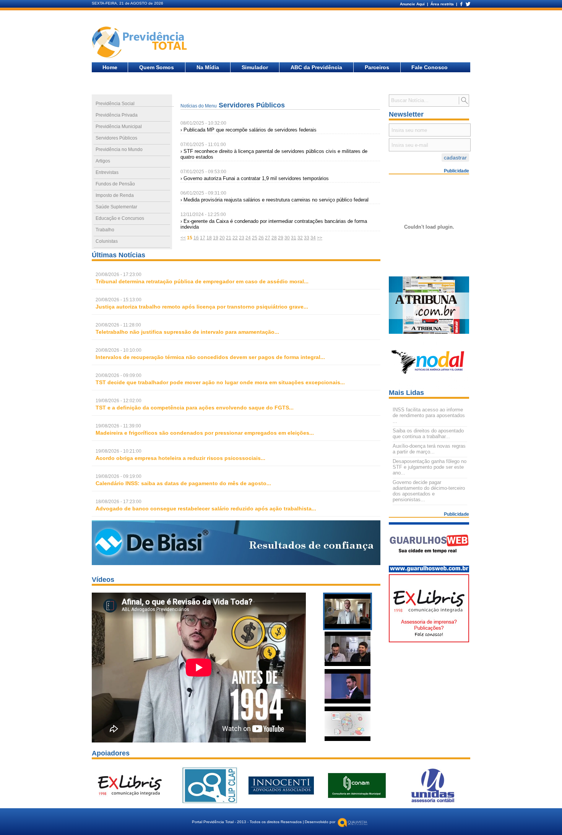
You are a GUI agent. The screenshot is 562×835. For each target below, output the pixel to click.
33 (306, 237)
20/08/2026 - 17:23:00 (118, 274)
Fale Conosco (429, 67)
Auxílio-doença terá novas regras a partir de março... (429, 449)
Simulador (255, 67)
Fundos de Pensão (115, 184)
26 (261, 237)
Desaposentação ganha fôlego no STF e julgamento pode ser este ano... (429, 467)
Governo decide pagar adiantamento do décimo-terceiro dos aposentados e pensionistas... (429, 490)
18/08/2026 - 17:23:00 (118, 501)
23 (241, 237)
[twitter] (467, 4)
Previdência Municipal (119, 126)
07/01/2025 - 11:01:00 (203, 144)
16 (196, 237)
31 (293, 237)
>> (319, 237)
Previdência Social (115, 103)
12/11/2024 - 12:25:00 (203, 214)
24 (248, 237)
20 (222, 237)
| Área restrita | (442, 4)
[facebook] (461, 4)
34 (313, 237)
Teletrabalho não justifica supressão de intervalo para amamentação (185, 332)
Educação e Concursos (120, 218)
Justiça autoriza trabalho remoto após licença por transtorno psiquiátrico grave (200, 307)
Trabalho (105, 229)
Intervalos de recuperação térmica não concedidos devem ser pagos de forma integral (208, 357)
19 (215, 237)
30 (287, 237)
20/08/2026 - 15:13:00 (118, 299)
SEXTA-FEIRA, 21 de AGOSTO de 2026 (127, 3)
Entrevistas (107, 172)
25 (254, 237)
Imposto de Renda (115, 195)
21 (228, 237)
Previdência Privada (117, 115)
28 (274, 237)
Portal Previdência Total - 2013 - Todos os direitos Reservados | (248, 822)
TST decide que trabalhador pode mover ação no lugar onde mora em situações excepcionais (218, 382)
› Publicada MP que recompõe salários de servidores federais (248, 130)
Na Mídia (208, 67)
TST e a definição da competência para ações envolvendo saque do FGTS (192, 408)
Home (109, 67)
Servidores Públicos (116, 138)
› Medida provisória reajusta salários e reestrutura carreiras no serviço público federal (274, 200)
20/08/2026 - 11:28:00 (118, 325)
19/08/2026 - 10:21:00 (118, 451)
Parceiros (377, 67)
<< (183, 237)
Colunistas (107, 241)
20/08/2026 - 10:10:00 (118, 350)
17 (202, 237)
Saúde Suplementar (116, 207)
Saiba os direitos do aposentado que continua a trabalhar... (428, 433)
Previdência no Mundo (119, 149)
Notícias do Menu (198, 106)
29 (280, 237)
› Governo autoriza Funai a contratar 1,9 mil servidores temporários (254, 178)
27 (267, 237)
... (202, 281)
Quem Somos (156, 67)
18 (209, 237)
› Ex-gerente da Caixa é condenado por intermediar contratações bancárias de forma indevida (273, 224)
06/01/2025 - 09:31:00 (203, 193)
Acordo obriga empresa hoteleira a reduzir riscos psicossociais (178, 458)
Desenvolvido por (320, 822)
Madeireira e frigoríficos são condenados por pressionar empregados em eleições (202, 433)
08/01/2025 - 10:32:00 (203, 123)
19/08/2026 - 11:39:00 (118, 426)
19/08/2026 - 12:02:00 (118, 400)
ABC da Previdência (316, 67)
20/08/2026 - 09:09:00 (118, 375)
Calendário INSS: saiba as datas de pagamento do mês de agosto (181, 483)
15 (189, 237)
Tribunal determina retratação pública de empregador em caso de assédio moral (200, 281)
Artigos (103, 161)
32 (300, 237)
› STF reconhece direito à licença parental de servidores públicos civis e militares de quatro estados (273, 154)
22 (235, 237)
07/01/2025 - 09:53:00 (203, 171)
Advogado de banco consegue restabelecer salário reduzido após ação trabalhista (204, 508)
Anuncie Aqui (413, 4)
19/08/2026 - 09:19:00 (118, 476)
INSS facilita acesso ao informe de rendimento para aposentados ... (429, 415)
